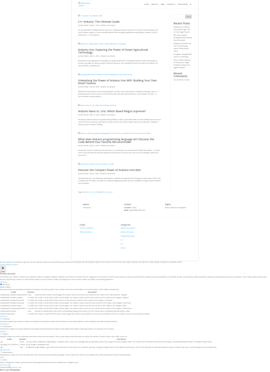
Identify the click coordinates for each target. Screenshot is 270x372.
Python (123, 248)
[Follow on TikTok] (187, 225)
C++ (122, 240)
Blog (162, 4)
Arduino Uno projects (108, 25)
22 (104, 192)
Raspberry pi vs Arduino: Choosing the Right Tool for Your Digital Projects (181, 29)
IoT (122, 244)
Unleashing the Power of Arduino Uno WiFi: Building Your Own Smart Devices (117, 81)
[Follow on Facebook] (161, 225)
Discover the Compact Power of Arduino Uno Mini (109, 170)
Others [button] (2, 357)
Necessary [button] (3, 282)
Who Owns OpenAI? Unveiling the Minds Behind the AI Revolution (182, 37)
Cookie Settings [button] (5, 265)
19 (98, 192)
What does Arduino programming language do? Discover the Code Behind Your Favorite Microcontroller (116, 140)
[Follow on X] (166, 225)
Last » (111, 192)
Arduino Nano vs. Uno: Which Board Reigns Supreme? (112, 111)
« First (90, 192)
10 (94, 192)
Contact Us (171, 4)
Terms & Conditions (86, 228)
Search (188, 17)
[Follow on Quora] (178, 225)
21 (102, 192)
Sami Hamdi (84, 25)
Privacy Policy (183, 4)
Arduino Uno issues (127, 232)
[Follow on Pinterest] (174, 225)
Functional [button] (3, 316)
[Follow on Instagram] (183, 225)
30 (106, 192)
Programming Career (128, 236)
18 (97, 192)
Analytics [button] (3, 331)
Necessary (6, 284)
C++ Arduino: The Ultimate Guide (98, 21)
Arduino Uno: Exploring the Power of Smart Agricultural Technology (113, 51)
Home (146, 4)
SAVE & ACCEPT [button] (5, 365)
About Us (154, 4)
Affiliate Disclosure (86, 232)
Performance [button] (4, 324)
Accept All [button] (14, 265)
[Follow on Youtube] (170, 225)
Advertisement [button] (5, 350)
